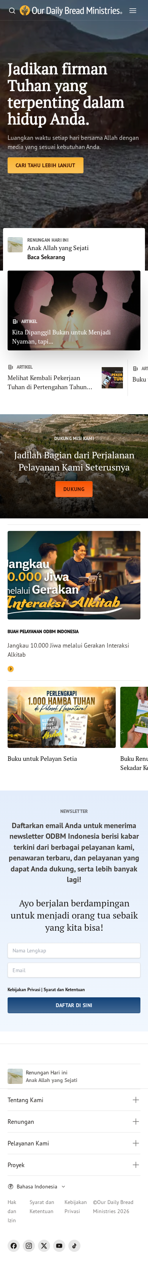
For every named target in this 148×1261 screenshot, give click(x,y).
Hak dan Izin (12, 1211)
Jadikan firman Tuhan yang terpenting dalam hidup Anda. (66, 93)
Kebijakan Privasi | (25, 989)
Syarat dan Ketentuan (64, 989)
